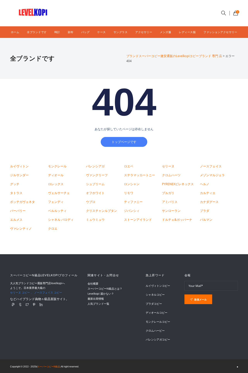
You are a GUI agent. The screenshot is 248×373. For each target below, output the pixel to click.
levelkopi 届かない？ (101, 293)
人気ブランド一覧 (98, 303)
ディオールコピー (156, 312)
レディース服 (187, 32)
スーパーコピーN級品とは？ (105, 288)
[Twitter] (27, 304)
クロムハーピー (155, 330)
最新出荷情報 (96, 298)
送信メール (200, 299)
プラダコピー (154, 303)
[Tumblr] (20, 304)
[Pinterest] (34, 304)
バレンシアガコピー (158, 339)
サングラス (121, 32)
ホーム (15, 32)
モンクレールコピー (158, 321)
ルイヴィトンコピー (158, 285)
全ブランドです (37, 32)
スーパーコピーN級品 (48, 366)
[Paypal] (13, 304)
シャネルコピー (155, 294)
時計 (57, 32)
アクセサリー (143, 32)
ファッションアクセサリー (220, 32)
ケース (101, 32)
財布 (70, 32)
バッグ (85, 32)
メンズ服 (165, 32)
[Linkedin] (41, 304)
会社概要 (93, 283)
